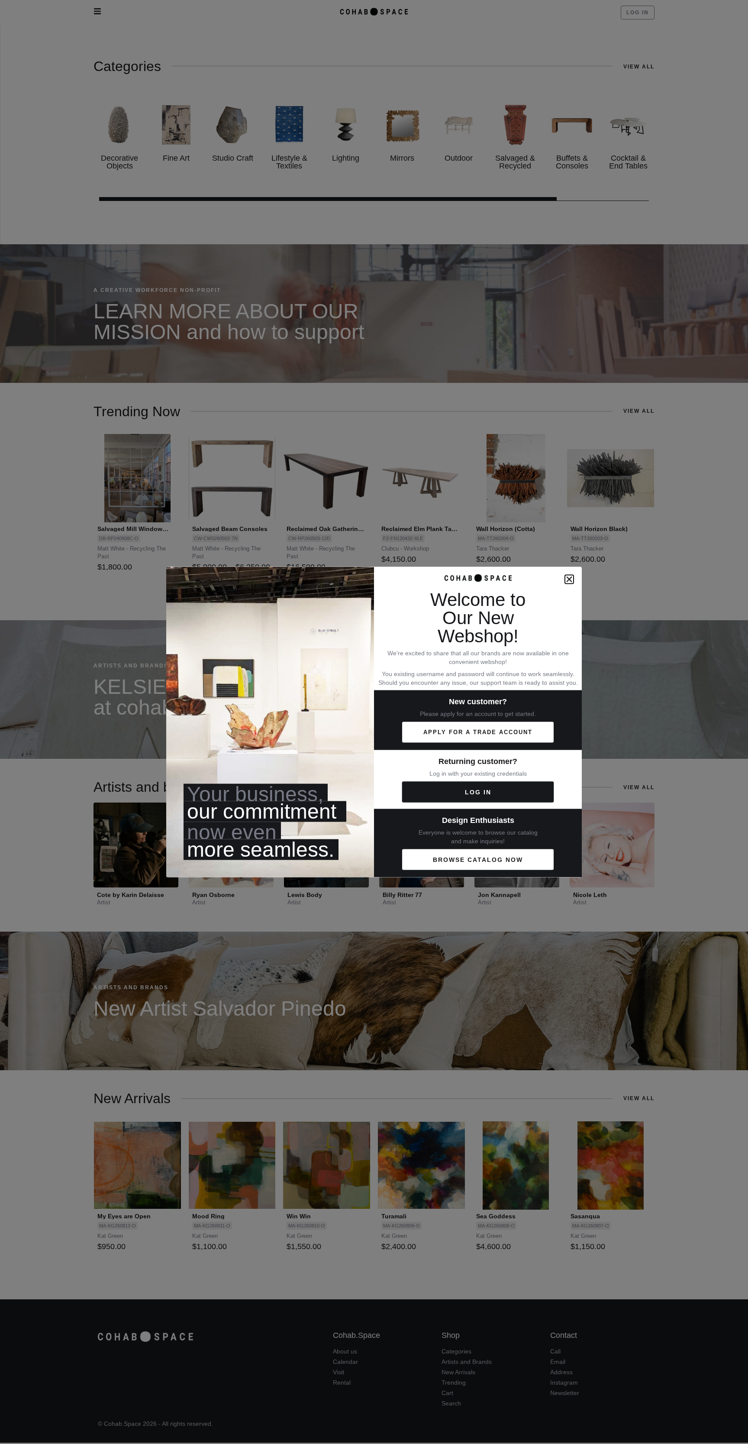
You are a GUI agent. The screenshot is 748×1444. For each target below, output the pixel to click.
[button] (569, 579)
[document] (374, 722)
